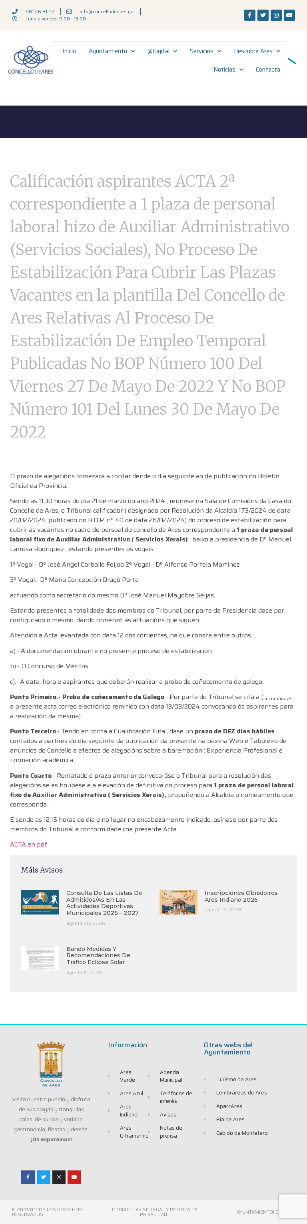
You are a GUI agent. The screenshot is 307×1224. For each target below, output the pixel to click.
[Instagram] (276, 15)
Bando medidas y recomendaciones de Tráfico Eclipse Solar (98, 955)
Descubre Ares (253, 51)
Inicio (69, 51)
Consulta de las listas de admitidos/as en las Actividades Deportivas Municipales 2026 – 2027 (104, 903)
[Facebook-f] (249, 15)
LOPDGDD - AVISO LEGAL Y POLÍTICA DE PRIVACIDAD (153, 1212)
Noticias (224, 69)
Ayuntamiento (108, 51)
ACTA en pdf (28, 844)
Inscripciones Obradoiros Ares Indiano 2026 (241, 896)
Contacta (268, 69)
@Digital (158, 51)
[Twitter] (263, 15)
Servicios (201, 51)
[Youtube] (289, 15)
